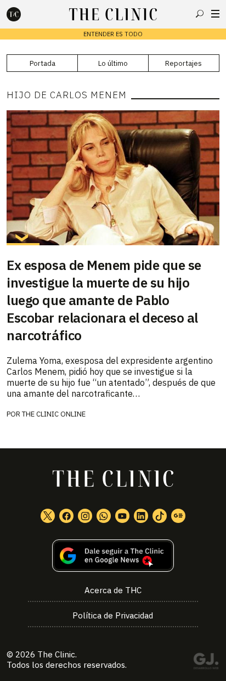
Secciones (215, 14)
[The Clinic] (23, 14)
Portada (42, 63)
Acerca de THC (113, 590)
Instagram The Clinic (85, 516)
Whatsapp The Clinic (104, 516)
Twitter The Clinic (48, 516)
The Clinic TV (122, 516)
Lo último (113, 63)
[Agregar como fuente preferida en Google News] (113, 555)
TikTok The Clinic (159, 516)
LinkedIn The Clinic (141, 516)
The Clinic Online (54, 414)
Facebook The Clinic (66, 516)
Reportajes (183, 63)
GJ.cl (205, 663)
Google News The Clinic (178, 516)
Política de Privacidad (112, 615)
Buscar (200, 14)
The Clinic (56, 654)
